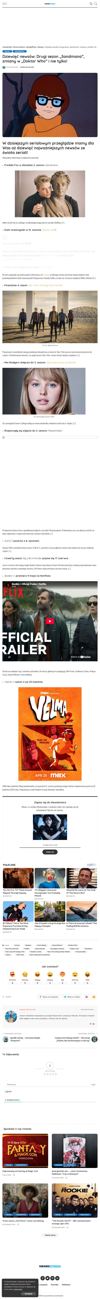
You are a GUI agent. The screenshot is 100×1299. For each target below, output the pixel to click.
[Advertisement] (50, 26)
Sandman (88, 949)
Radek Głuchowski (27, 67)
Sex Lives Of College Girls (15, 952)
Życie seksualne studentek (40, 955)
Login (93, 1084)
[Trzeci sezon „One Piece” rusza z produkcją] (25, 1200)
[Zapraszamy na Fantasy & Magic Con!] (25, 1151)
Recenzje (70, 1165)
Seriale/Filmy (19, 51)
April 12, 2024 (46, 267)
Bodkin (28, 945)
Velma (8, 955)
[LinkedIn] (93, 1024)
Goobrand (59, 1296)
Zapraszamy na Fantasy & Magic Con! (20, 1171)
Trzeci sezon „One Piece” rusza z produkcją (23, 1221)
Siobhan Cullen (36, 952)
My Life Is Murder (12, 949)
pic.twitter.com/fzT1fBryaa (17, 259)
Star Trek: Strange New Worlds (59, 952)
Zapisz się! (50, 852)
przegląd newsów (57, 949)
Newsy (7, 51)
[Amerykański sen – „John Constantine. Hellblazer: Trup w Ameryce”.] (75, 1151)
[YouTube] (57, 1278)
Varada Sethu (81, 952)
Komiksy (59, 1165)
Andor (17, 945)
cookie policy (18, 1289)
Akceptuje (28, 1294)
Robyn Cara (75, 949)
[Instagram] (90, 1024)
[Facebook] (42, 1278)
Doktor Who (73, 945)
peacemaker (40, 949)
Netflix (27, 949)
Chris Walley (42, 945)
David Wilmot (57, 945)
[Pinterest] (87, 997)
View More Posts (87, 1009)
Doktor (46, 275)
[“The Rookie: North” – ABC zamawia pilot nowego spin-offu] (75, 1200)
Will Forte (20, 955)
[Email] (94, 997)
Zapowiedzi (35, 1214)
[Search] (95, 3)
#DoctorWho (51, 255)
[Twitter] (47, 1278)
